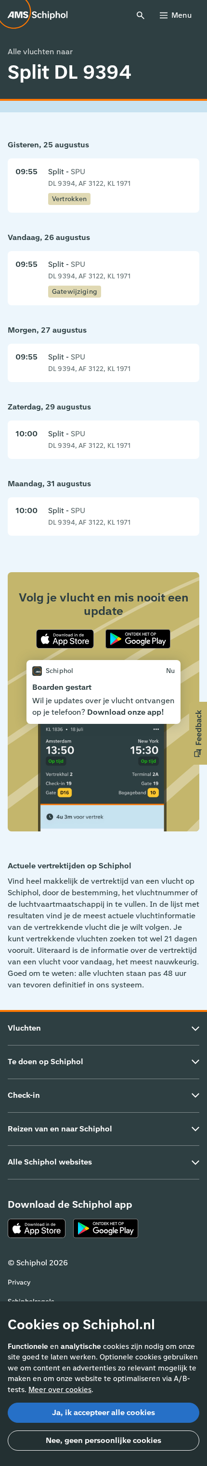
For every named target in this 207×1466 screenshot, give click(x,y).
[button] (198, 733)
